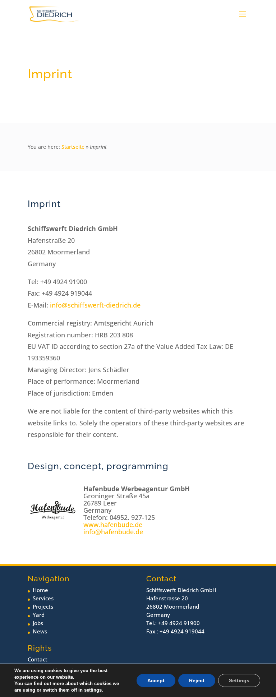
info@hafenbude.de (113, 531)
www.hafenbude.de (112, 524)
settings (93, 690)
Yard (39, 614)
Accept (156, 680)
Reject (196, 680)
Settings (239, 680)
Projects (43, 606)
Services (43, 598)
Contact (37, 659)
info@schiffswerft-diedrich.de (95, 305)
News (40, 631)
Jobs (38, 623)
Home (40, 590)
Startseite (72, 147)
